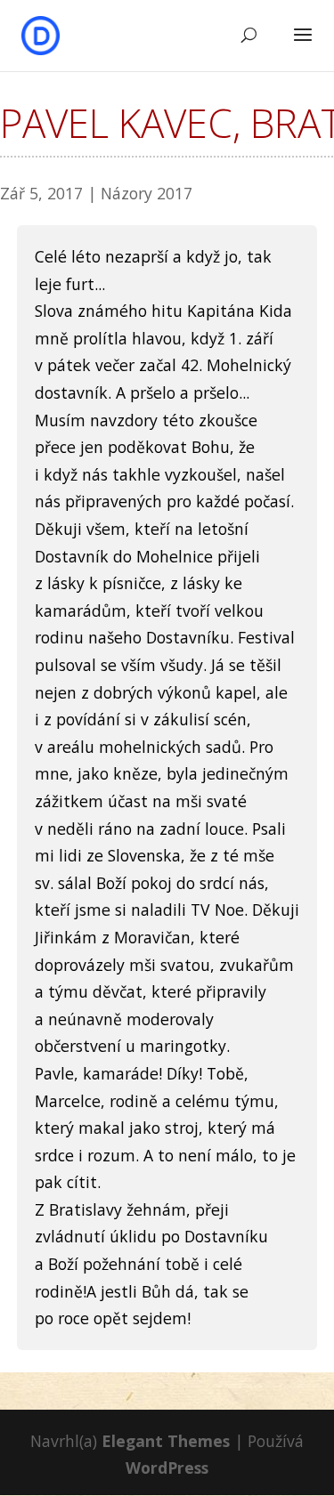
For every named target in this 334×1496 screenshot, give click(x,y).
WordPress (167, 1467)
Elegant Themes (166, 1441)
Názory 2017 (146, 193)
